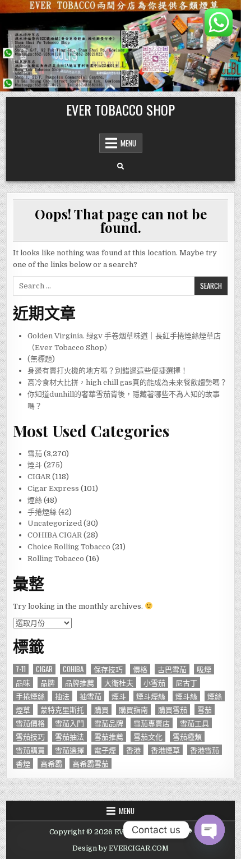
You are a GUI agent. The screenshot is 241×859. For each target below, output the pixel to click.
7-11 (21, 669)
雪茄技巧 (30, 736)
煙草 (23, 709)
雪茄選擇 (69, 750)
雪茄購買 (30, 750)
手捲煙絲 (42, 512)
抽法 (62, 696)
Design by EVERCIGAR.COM (120, 848)
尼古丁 (186, 682)
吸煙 (204, 669)
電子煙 (105, 750)
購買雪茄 (172, 709)
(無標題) (41, 359)
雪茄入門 (69, 723)
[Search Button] (120, 166)
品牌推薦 (79, 682)
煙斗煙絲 (150, 696)
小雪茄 (154, 682)
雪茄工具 (194, 723)
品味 (23, 682)
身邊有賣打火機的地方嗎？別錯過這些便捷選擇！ (107, 370)
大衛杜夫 (118, 682)
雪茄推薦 (108, 736)
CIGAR (38, 476)
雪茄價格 (30, 723)
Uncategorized (54, 523)
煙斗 (34, 465)
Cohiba (73, 669)
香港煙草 (165, 750)
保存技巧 (108, 669)
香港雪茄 (204, 750)
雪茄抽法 (69, 736)
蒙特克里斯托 (62, 709)
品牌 (47, 682)
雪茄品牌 (108, 723)
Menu (128, 143)
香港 (133, 750)
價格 (140, 669)
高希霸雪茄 (90, 763)
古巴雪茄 (172, 669)
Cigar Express (53, 488)
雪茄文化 (148, 736)
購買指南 (133, 709)
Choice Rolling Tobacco (68, 547)
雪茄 (34, 453)
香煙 (23, 763)
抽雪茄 (90, 696)
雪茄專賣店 (151, 723)
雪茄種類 (187, 736)
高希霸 (51, 763)
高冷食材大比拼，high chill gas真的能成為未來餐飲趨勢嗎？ (127, 382)
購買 (101, 709)
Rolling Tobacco (55, 558)
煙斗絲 (186, 696)
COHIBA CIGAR (54, 535)
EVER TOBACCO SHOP (120, 109)
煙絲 (34, 500)
